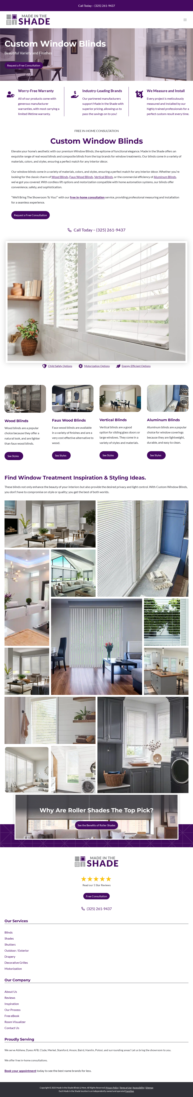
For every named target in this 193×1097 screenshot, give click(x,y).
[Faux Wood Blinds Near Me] (72, 398)
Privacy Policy (112, 1087)
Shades (9, 938)
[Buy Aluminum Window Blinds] (167, 398)
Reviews (10, 997)
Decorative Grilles (16, 962)
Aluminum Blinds (165, 177)
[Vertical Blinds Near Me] (120, 398)
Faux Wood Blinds (81, 177)
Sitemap (149, 1087)
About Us (11, 991)
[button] (50, 524)
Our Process (13, 1009)
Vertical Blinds (103, 177)
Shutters (10, 944)
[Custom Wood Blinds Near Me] (25, 399)
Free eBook (12, 1016)
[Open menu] (185, 20)
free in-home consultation (87, 197)
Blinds (9, 932)
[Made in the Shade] (96, 861)
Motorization (13, 968)
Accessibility (138, 1087)
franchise (129, 1091)
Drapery (10, 956)
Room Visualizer (15, 1022)
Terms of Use (126, 1087)
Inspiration (12, 1003)
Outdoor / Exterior (17, 950)
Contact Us (12, 1028)
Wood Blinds (59, 177)
